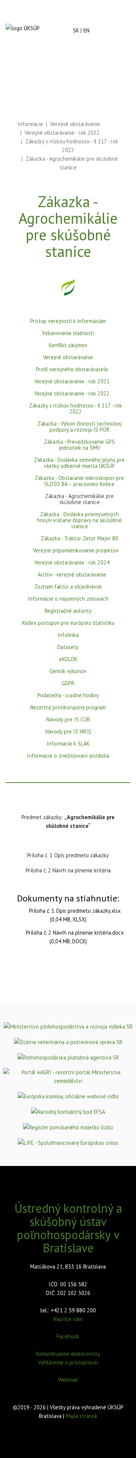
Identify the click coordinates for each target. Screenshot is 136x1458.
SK (76, 30)
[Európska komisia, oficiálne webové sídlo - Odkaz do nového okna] (68, 1096)
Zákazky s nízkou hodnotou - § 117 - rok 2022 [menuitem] (75, 409)
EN (86, 30)
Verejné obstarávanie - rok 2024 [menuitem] (72, 563)
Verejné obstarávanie (75, 124)
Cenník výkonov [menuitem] (68, 671)
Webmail (68, 1379)
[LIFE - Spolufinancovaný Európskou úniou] (68, 1142)
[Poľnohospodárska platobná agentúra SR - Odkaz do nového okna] (68, 1057)
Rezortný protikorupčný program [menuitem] (68, 707)
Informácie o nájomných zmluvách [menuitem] (68, 599)
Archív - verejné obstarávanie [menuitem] (72, 575)
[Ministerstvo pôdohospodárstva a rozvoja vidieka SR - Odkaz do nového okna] (68, 1026)
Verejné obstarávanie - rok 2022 (62, 132)
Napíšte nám (68, 1319)
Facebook (68, 1336)
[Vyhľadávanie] (122, 24)
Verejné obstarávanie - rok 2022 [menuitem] (72, 394)
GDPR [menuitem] (68, 683)
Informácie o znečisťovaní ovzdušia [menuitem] (68, 756)
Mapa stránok (81, 1416)
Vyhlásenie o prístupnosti (68, 1362)
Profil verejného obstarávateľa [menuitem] (72, 369)
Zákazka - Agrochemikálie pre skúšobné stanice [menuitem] (79, 499)
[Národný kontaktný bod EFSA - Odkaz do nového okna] (68, 1111)
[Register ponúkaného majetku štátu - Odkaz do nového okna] (68, 1127)
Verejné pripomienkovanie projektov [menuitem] (76, 551)
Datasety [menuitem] (68, 647)
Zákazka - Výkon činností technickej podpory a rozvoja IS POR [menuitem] (79, 427)
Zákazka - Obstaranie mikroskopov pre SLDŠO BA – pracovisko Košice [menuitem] (79, 481)
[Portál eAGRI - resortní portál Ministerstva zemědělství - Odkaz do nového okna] (68, 1076)
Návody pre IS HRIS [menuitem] (68, 732)
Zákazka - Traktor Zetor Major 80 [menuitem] (79, 538)
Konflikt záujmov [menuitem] (68, 345)
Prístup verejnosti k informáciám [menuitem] (68, 321)
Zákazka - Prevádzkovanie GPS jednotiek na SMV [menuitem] (79, 445)
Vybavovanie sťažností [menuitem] (68, 333)
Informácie (30, 124)
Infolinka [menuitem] (68, 635)
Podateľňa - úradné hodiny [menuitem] (68, 695)
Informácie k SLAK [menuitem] (68, 744)
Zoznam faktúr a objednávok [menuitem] (68, 587)
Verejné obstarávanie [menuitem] (68, 357)
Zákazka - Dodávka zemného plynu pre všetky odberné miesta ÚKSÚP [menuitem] (79, 463)
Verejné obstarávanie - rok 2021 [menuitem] (72, 381)
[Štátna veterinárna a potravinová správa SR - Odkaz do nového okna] (68, 1041)
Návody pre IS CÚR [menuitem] (68, 720)
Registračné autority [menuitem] (68, 611)
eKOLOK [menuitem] (68, 659)
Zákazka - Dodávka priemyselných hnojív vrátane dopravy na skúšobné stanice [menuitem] (79, 520)
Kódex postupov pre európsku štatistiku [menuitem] (68, 623)
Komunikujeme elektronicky (68, 1353)
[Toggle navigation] (104, 30)
